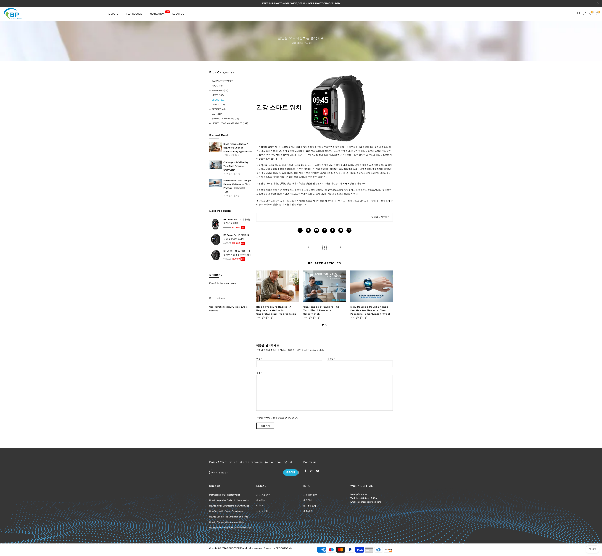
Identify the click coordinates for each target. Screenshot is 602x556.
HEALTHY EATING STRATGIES (230, 123)
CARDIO (218, 104)
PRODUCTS (112, 14)
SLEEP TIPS (220, 90)
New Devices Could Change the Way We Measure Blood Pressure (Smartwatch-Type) (237, 186)
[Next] (389, 298)
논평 (259, 372)
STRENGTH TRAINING (225, 118)
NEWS (218, 95)
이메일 (331, 358)
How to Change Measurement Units (226, 522)
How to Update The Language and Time (228, 517)
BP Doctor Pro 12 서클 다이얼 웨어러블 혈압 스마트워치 (237, 253)
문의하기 (307, 500)
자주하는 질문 (310, 495)
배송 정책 (261, 506)
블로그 (300, 43)
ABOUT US (178, 14)
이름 (259, 358)
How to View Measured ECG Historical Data (230, 528)
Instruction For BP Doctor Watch (224, 495)
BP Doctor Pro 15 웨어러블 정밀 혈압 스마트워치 (236, 237)
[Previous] (259, 298)
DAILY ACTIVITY (222, 81)
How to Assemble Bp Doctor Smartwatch (229, 500)
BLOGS (218, 100)
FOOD (217, 86)
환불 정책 (261, 500)
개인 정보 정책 (263, 495)
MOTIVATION (159, 13)
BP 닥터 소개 (309, 506)
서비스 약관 (262, 511)
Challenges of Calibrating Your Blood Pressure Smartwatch (235, 166)
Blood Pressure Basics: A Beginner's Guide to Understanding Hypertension (237, 148)
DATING (217, 114)
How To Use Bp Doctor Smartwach (226, 511)
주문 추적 (308, 511)
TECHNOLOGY (134, 14)
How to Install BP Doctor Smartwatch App (229, 506)
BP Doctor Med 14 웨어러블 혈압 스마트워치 (236, 221)
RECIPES (219, 109)
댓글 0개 (308, 43)
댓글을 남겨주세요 (380, 217)
